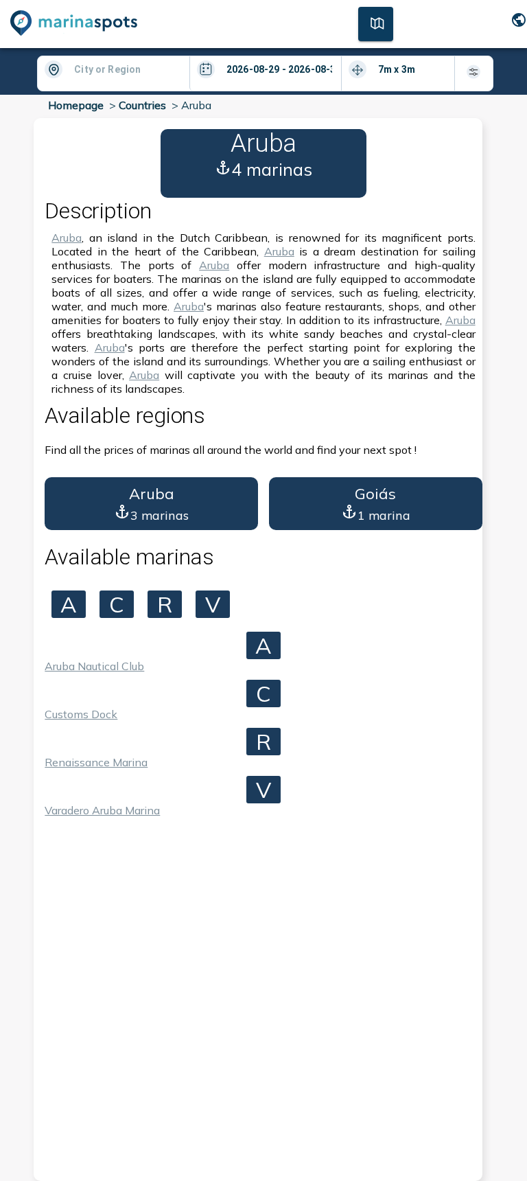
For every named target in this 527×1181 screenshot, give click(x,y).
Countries (142, 105)
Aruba (66, 237)
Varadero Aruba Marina (102, 810)
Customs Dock (81, 714)
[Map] (375, 23)
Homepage (76, 105)
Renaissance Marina (96, 762)
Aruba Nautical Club (94, 666)
